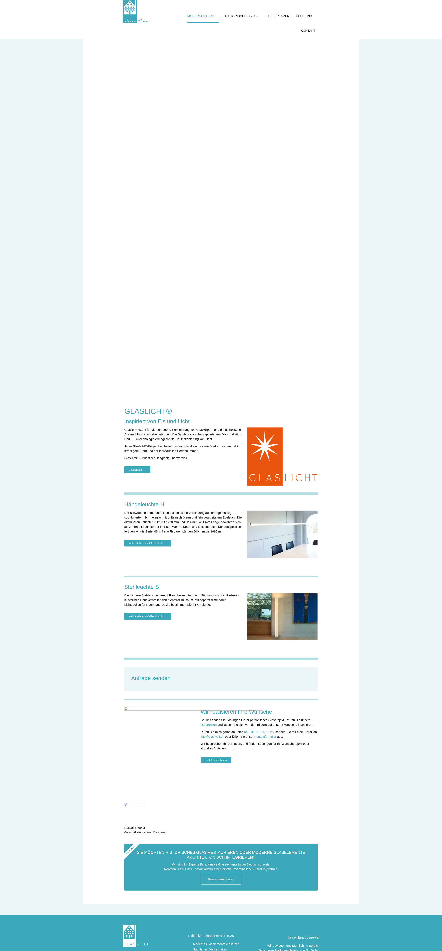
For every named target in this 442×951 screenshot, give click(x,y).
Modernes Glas (200, 16)
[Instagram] (307, 2)
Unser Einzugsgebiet (303, 937)
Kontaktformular (265, 736)
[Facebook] (316, 2)
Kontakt (308, 30)
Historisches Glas (241, 16)
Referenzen (278, 16)
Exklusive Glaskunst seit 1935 (211, 936)
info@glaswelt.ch (212, 736)
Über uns (304, 16)
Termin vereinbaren (221, 879)
